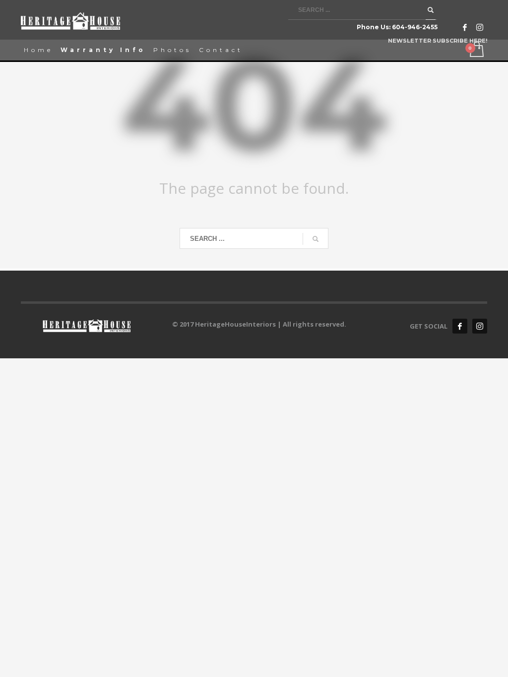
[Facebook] (464, 27)
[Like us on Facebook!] (459, 326)
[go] (431, 10)
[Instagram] (479, 27)
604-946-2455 (415, 27)
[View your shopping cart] (476, 50)
